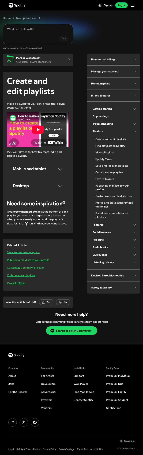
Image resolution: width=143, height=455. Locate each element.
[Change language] (100, 5)
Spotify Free (113, 408)
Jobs (11, 384)
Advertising (48, 392)
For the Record (17, 392)
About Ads (82, 449)
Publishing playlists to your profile (28, 260)
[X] (24, 422)
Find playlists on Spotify (110, 146)
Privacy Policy (49, 449)
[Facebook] (35, 422)
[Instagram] (12, 422)
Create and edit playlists (110, 139)
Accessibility (96, 449)
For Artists (47, 376)
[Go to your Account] (67, 60)
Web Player (81, 384)
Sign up (108, 5)
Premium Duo (114, 384)
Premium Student (117, 400)
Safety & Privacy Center (28, 449)
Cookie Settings (66, 449)
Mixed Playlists (104, 152)
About (12, 376)
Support (79, 376)
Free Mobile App (84, 392)
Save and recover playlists (23, 252)
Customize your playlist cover (25, 267)
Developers (48, 384)
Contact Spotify (83, 400)
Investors (46, 400)
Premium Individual (118, 376)
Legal (11, 449)
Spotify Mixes (103, 159)
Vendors (46, 408)
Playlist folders (16, 283)
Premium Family (116, 392)
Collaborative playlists (21, 275)
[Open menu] (132, 5)
